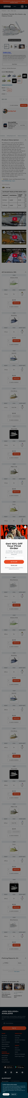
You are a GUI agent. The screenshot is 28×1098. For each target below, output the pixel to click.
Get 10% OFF (14, 561)
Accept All (6, 1094)
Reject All (13, 1094)
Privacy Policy (21, 1090)
